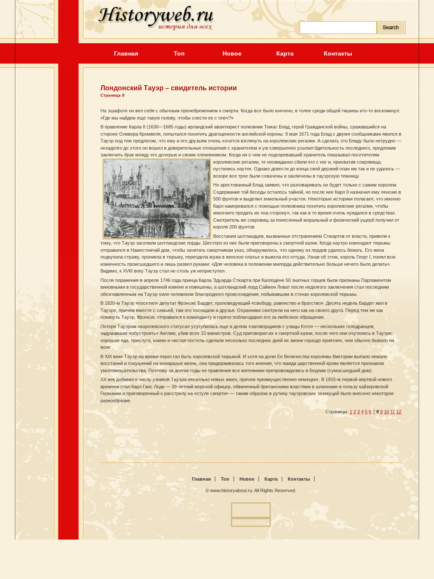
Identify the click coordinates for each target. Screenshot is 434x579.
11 (392, 411)
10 (386, 411)
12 (398, 411)
